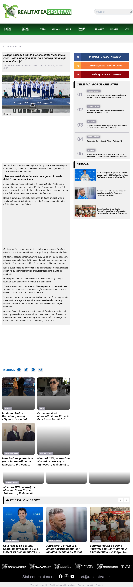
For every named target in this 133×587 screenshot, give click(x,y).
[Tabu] (126, 567)
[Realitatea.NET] (40, 567)
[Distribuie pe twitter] (26, 370)
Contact (99, 585)
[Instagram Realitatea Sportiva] (66, 577)
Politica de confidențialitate (62, 585)
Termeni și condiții (39, 585)
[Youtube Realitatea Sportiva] (72, 577)
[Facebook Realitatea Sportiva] (61, 577)
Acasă (6, 47)
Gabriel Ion (18, 66)
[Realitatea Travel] (84, 567)
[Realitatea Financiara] (62, 567)
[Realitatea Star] (107, 567)
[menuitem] (10, 29)
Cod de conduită (85, 585)
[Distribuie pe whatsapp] (33, 370)
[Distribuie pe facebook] (19, 370)
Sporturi (16, 47)
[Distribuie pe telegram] (40, 370)
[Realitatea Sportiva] (14, 567)
